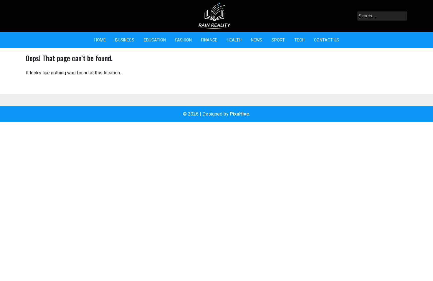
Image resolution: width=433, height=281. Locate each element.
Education (155, 40)
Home (100, 40)
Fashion (183, 40)
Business (124, 40)
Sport (278, 40)
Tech (299, 40)
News (256, 40)
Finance (209, 40)
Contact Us (326, 40)
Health (234, 40)
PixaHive (239, 114)
